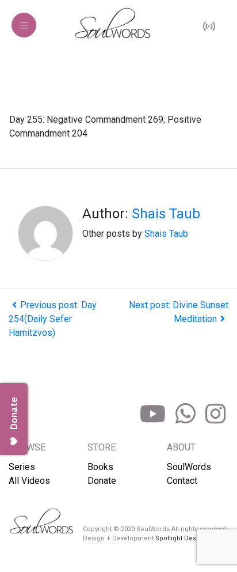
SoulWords (189, 466)
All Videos (29, 480)
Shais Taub (166, 214)
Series (22, 466)
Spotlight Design (180, 538)
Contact (182, 480)
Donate (101, 480)
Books (100, 466)
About (181, 447)
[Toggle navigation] (24, 25)
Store (101, 447)
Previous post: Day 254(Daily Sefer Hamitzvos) (53, 319)
